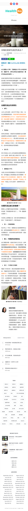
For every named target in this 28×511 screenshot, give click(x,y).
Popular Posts (7, 337)
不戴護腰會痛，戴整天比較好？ (16, 449)
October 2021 (19, 485)
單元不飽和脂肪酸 (20, 393)
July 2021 (7, 489)
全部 (5, 55)
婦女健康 (6, 399)
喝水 (12, 393)
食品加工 (22, 420)
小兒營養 (22, 399)
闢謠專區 (5, 420)
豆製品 (12, 417)
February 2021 (18, 493)
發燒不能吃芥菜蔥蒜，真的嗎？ (16, 443)
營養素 (21, 405)
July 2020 (7, 501)
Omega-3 (6, 384)
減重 (15, 405)
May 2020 (7, 503)
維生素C (18, 411)
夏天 (22, 396)
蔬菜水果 (5, 417)
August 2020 (19, 499)
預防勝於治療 (14, 420)
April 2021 (18, 491)
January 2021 (7, 495)
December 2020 (19, 495)
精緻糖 (3, 411)
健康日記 (14, 387)
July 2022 (7, 477)
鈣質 (24, 417)
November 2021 (7, 485)
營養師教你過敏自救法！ (11, 368)
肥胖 (25, 411)
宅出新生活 (14, 399)
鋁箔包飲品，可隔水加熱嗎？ (15, 436)
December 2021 (19, 483)
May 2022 (7, 479)
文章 (8, 55)
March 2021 (7, 493)
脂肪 (6, 414)
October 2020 (19, 497)
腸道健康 (13, 414)
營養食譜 (6, 408)
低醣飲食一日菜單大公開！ (12, 362)
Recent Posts (21, 337)
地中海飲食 (7, 396)
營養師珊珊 (9, 53)
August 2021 (19, 487)
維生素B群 (11, 411)
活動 (13, 465)
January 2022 (7, 483)
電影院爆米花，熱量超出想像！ (13, 349)
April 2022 (19, 479)
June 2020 (18, 501)
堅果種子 (15, 396)
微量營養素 (7, 402)
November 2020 (7, 497)
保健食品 (6, 387)
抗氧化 (15, 402)
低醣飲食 (21, 384)
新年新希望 (7, 405)
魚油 (25, 423)
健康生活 (6, 390)
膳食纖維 (21, 414)
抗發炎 (21, 402)
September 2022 (7, 475)
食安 (13, 467)
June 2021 (18, 489)
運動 (18, 417)
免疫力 (5, 393)
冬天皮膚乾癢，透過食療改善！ (13, 355)
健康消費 (22, 387)
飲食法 (11, 423)
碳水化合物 (21, 408)
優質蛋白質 (21, 390)
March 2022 (7, 481)
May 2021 (7, 491)
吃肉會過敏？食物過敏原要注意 (13, 342)
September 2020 (7, 499)
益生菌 (13, 408)
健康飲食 (13, 390)
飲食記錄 (18, 423)
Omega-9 (14, 384)
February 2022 (19, 481)
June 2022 (19, 477)
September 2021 (7, 487)
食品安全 (4, 423)
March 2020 (19, 503)
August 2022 (19, 475)
